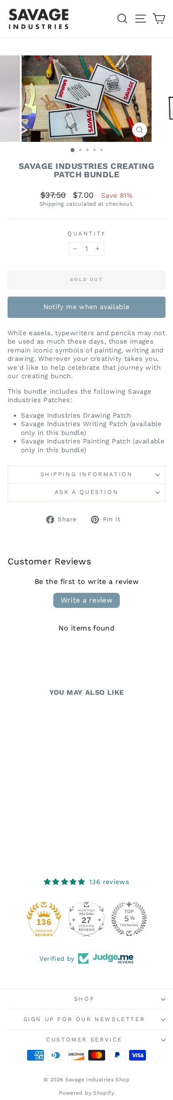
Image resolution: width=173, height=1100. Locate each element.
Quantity (86, 233)
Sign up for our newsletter (84, 1019)
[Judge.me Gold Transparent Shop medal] (35, 918)
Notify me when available (86, 307)
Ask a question (86, 492)
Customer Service (84, 1039)
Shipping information (86, 474)
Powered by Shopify (86, 1093)
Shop (84, 998)
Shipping (51, 203)
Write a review (87, 600)
